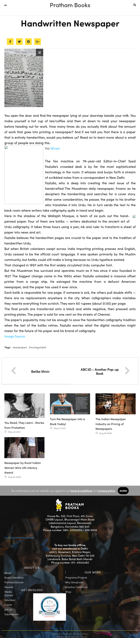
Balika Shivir (40, 371)
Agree (123, 490)
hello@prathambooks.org (19, 537)
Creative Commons (76, 587)
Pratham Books (70, 5)
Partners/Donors (14, 582)
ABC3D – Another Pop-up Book (100, 371)
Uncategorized (37, 347)
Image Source (14, 336)
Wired (54, 148)
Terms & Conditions (62, 633)
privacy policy (106, 490)
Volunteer (9, 600)
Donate (8, 595)
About (7, 573)
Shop (68, 591)
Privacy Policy (80, 633)
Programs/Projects (76, 577)
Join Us (8, 609)
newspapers (20, 347)
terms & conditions (81, 490)
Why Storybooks (74, 582)
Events (8, 604)
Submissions (11, 614)
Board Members (14, 577)
